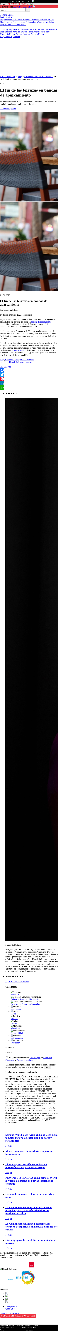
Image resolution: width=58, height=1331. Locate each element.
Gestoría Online (7, 15)
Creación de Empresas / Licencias (38, 76)
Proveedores (43, 29)
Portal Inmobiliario (36, 32)
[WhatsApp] (29, 387)
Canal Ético (10, 1309)
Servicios (9, 17)
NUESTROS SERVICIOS (20, 1)
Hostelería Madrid (7, 76)
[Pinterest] (29, 379)
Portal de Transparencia (16, 24)
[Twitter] (29, 374)
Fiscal (2, 22)
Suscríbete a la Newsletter (18, 1316)
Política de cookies (25, 1060)
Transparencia (11, 1306)
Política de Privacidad (9, 1321)
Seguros (41, 22)
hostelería (4, 362)
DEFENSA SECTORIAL (19, 4)
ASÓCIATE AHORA (22, 7)
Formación (32, 29)
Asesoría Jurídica (46, 20)
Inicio (2, 17)
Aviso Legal (35, 1057)
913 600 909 (5, 367)
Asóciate (16, 36)
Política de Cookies (8, 1324)
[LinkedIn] (29, 383)
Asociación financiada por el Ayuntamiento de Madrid (9, 1328)
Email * (8, 1052)
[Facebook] (29, 370)
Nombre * (9, 1047)
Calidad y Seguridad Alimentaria (14, 29)
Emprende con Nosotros (10, 20)
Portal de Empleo (20, 32)
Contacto (8, 36)
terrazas (29, 362)
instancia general (19, 350)
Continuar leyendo (8, 109)
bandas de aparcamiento (41, 322)
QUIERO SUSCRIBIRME (17, 982)
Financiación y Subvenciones (25, 22)
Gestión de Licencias (30, 20)
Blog (2, 36)
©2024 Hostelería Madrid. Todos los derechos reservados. (29, 1328)
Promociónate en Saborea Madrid (30, 34)
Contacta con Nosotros (9, 1313)
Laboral (9, 22)
